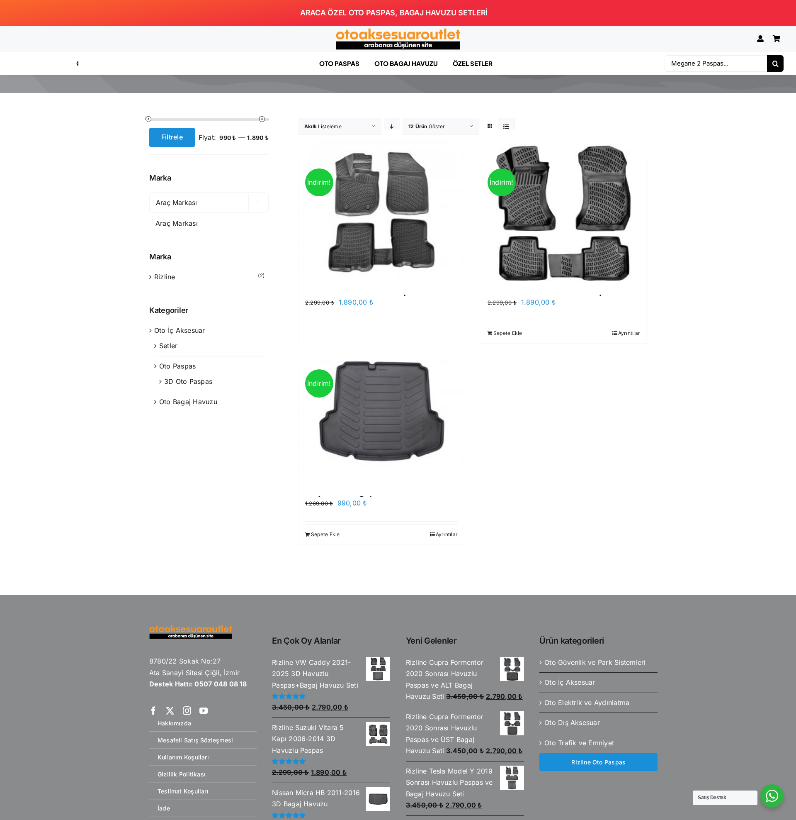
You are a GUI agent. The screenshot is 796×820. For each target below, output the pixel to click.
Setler (168, 346)
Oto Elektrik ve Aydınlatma (586, 702)
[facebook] (153, 711)
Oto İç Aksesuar (179, 330)
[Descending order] (392, 126)
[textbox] (180, 223)
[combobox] (180, 223)
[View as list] (506, 126)
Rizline (164, 277)
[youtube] (203, 711)
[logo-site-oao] (398, 31)
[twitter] (170, 711)
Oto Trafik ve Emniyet (579, 743)
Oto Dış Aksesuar (572, 722)
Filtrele (172, 137)
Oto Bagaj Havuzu (188, 402)
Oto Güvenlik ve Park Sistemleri (595, 662)
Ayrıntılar (629, 333)
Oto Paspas (177, 366)
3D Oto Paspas (188, 381)
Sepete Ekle (507, 333)
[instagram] (187, 711)
